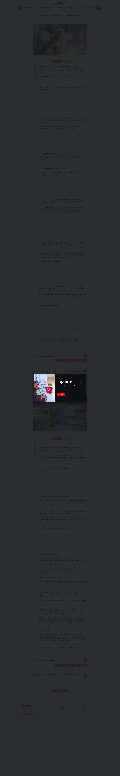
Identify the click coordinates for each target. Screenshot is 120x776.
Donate (61, 394)
